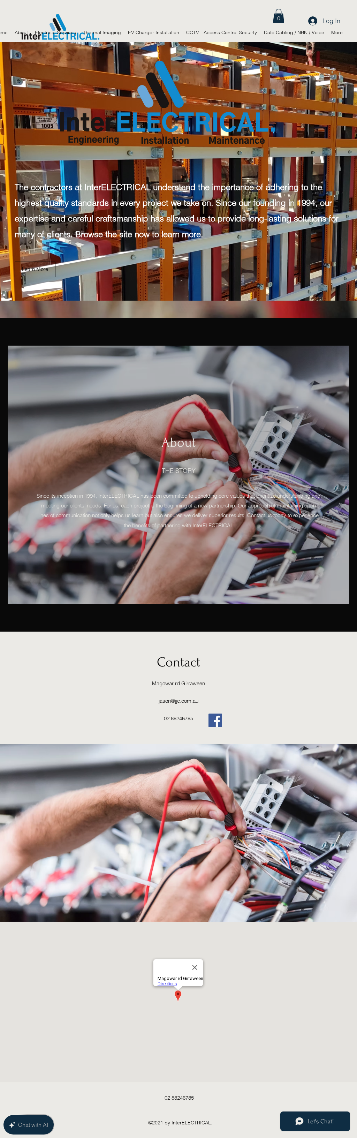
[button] (278, 16)
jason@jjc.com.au (178, 701)
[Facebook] (215, 720)
